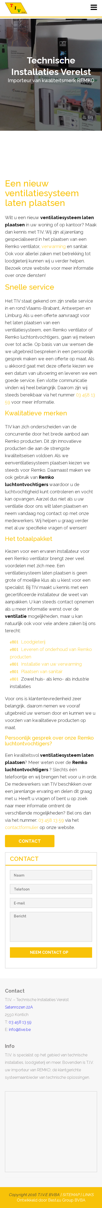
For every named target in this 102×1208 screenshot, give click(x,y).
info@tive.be (20, 1029)
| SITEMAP (69, 1194)
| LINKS (87, 1194)
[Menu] (94, 8)
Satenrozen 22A (19, 1007)
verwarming (54, 246)
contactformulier (21, 827)
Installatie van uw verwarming (51, 664)
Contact (30, 841)
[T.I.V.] (16, 8)
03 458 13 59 (51, 820)
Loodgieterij (33, 641)
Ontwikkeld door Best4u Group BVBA (51, 1200)
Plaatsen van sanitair (42, 671)
